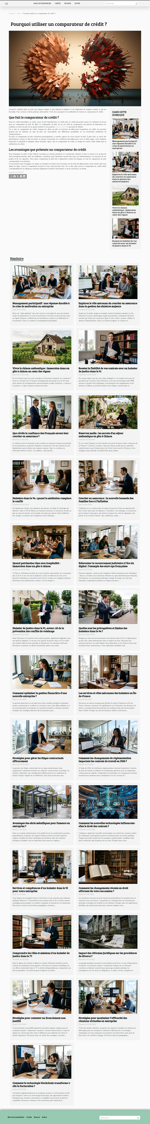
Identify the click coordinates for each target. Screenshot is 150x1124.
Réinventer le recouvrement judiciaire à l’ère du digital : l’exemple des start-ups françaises (106, 564)
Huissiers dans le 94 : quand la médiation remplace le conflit (42, 499)
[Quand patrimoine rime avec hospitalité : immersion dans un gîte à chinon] (42, 542)
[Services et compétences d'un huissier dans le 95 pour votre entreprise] (42, 866)
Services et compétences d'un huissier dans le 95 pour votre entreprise (40, 889)
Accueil (11, 13)
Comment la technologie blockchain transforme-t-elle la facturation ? (42, 1084)
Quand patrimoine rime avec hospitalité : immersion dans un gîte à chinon (36, 564)
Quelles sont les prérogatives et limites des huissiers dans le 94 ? (103, 629)
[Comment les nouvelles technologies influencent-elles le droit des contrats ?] (108, 802)
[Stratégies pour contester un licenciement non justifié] (42, 996)
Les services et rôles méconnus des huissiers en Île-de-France (108, 694)
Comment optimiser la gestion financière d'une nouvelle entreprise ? (40, 694)
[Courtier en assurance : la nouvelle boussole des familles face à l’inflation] (108, 477)
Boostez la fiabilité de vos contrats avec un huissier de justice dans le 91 (124, 243)
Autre (77, 3)
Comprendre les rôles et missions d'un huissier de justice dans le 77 (41, 954)
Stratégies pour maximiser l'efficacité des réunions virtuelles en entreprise (103, 1019)
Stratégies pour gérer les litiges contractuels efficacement (38, 759)
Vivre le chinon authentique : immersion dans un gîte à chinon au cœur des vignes (124, 211)
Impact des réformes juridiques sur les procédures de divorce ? (108, 954)
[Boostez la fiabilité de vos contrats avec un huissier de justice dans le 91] (125, 228)
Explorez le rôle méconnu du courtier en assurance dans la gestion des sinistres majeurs (124, 178)
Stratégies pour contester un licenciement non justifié (39, 1019)
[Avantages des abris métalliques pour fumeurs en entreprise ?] (42, 802)
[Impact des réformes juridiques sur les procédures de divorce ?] (108, 931)
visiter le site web (61, 127)
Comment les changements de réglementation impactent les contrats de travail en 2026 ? (105, 759)
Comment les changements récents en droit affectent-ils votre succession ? (103, 889)
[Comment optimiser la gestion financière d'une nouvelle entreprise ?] (42, 672)
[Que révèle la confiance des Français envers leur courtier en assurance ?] (42, 412)
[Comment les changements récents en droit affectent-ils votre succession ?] (108, 866)
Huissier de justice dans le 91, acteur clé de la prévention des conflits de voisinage (38, 629)
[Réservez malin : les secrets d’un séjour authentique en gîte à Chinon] (108, 412)
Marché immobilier (42, 3)
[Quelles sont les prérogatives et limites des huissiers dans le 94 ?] (108, 607)
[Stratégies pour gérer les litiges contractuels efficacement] (42, 737)
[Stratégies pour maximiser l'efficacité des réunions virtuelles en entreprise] (108, 996)
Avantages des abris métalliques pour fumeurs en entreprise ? (41, 824)
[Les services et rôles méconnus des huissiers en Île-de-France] (108, 672)
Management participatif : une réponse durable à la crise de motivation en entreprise (125, 144)
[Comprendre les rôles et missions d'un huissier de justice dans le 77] (42, 931)
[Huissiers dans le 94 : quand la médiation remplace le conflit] (42, 477)
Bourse (67, 3)
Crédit (58, 3)
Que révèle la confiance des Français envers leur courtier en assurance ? (41, 434)
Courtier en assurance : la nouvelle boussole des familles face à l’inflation (106, 499)
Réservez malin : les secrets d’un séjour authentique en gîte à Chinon (101, 434)
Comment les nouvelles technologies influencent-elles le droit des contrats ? (107, 824)
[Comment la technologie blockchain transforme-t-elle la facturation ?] (42, 1061)
